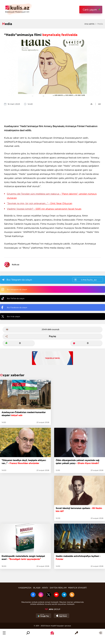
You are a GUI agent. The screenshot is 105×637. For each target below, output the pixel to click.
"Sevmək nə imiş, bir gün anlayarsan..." (39, 203)
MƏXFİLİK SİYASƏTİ (77, 588)
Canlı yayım (90, 9)
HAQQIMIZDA (24, 588)
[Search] (28, 633)
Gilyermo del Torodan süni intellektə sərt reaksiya (52, 196)
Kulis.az (15, 264)
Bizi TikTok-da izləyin (15, 298)
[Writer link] (76, 633)
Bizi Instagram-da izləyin (17, 289)
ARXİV (45, 588)
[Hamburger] (4, 633)
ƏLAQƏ (36, 588)
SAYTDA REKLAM (58, 588)
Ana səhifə (89, 24)
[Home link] (52, 633)
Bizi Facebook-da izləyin (17, 307)
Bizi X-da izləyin (13, 316)
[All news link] (100, 633)
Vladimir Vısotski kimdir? (44, 209)
